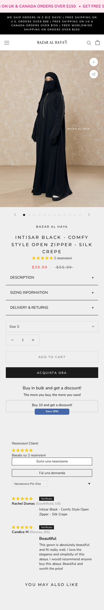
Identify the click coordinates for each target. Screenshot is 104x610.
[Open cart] (98, 42)
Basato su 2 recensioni (29, 455)
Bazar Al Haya (52, 226)
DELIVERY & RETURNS (29, 307)
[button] (43, 258)
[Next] (89, 215)
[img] (22, 498)
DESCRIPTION (22, 277)
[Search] (89, 43)
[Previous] (15, 215)
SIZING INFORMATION (29, 292)
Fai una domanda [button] (52, 473)
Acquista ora (52, 373)
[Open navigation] (6, 42)
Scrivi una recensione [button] (52, 461)
